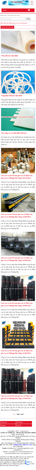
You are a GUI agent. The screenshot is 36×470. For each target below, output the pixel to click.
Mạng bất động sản (12, 460)
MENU (5, 10)
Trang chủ (4, 422)
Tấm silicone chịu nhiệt (9, 56)
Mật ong (12, 457)
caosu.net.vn (24, 431)
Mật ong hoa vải (21, 457)
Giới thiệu (20, 422)
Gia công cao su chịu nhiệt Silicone (13, 133)
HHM (5, 463)
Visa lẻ (12, 458)
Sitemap (3, 425)
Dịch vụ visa (19, 458)
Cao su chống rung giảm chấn (16, 463)
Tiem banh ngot (14, 465)
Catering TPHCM (16, 462)
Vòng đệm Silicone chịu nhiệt (11, 96)
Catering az (7, 462)
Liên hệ (19, 425)
